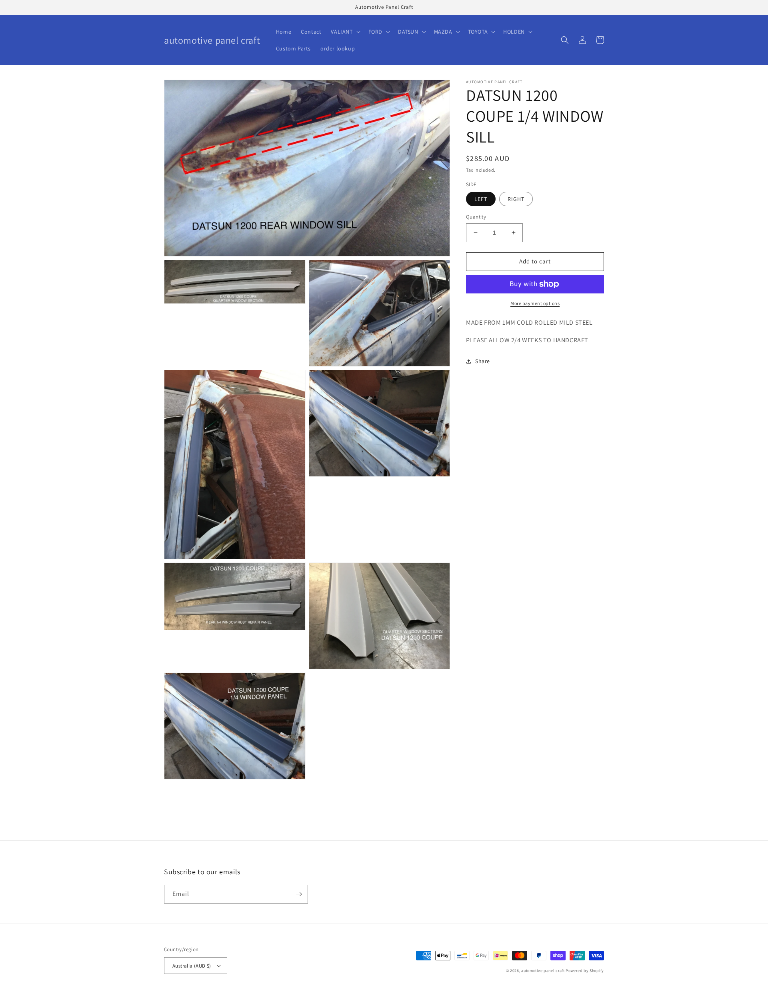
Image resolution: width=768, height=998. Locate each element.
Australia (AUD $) (191, 965)
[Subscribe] (299, 894)
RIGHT (516, 199)
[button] (344, 31)
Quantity (476, 216)
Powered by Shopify (585, 970)
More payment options (535, 303)
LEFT (480, 199)
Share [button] (482, 361)
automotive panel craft (542, 970)
